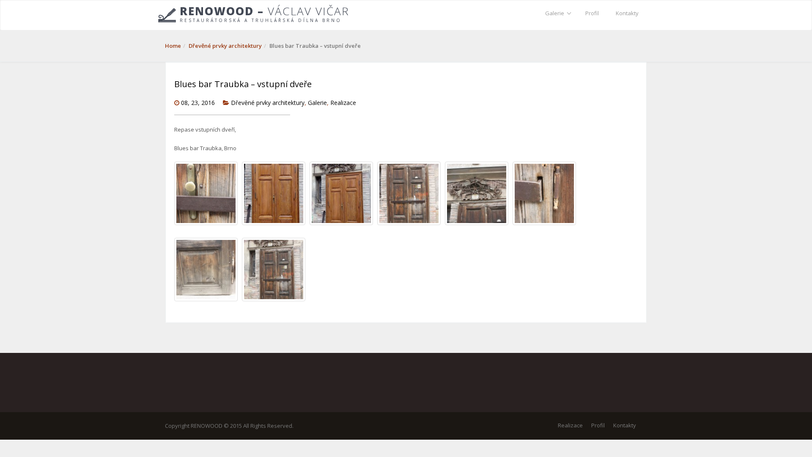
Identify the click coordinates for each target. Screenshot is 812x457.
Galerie (554, 13)
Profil (592, 13)
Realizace (343, 103)
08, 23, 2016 (198, 103)
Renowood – (264, 14)
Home (173, 46)
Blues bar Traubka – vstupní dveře (243, 84)
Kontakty (627, 13)
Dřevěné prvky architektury (225, 46)
